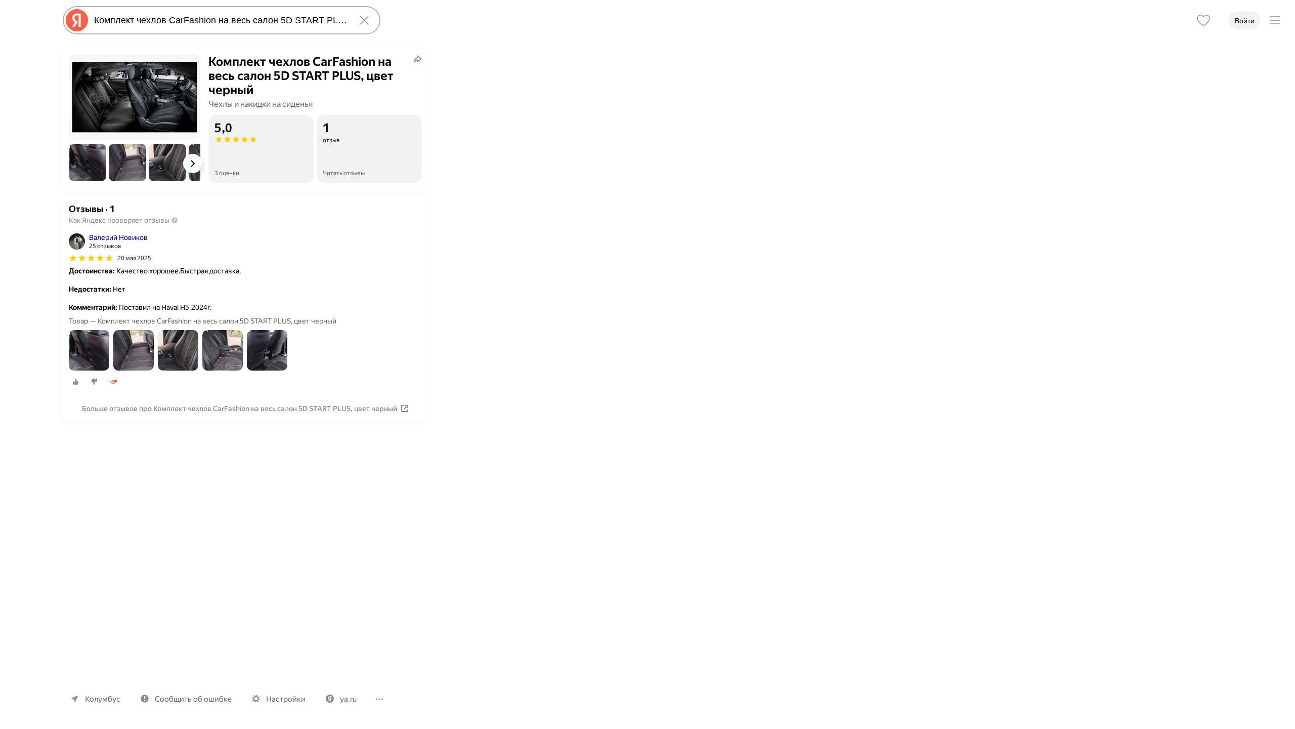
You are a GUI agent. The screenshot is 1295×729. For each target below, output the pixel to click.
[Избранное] (1203, 20)
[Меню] (1275, 20)
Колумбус (102, 699)
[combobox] (219, 20)
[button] (87, 162)
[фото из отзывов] (89, 351)
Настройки (286, 699)
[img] (91, 258)
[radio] (76, 382)
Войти (1245, 21)
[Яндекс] (77, 20)
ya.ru (348, 699)
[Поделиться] (418, 59)
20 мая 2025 (134, 258)
